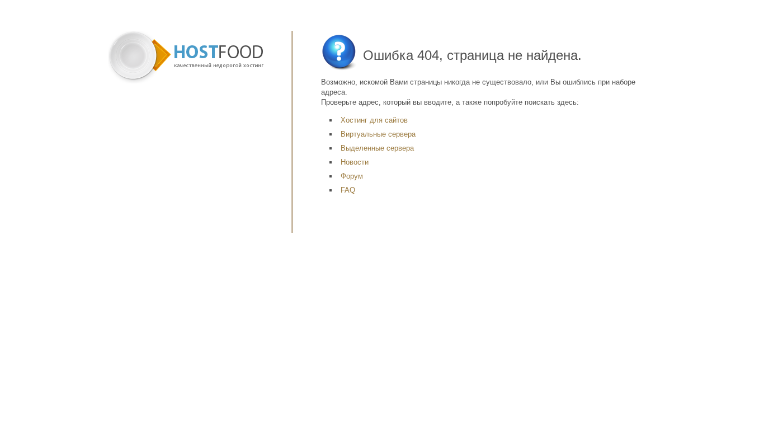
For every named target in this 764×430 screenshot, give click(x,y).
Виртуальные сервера (378, 134)
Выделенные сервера (377, 148)
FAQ (348, 190)
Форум (352, 176)
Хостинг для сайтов (374, 120)
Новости (355, 162)
